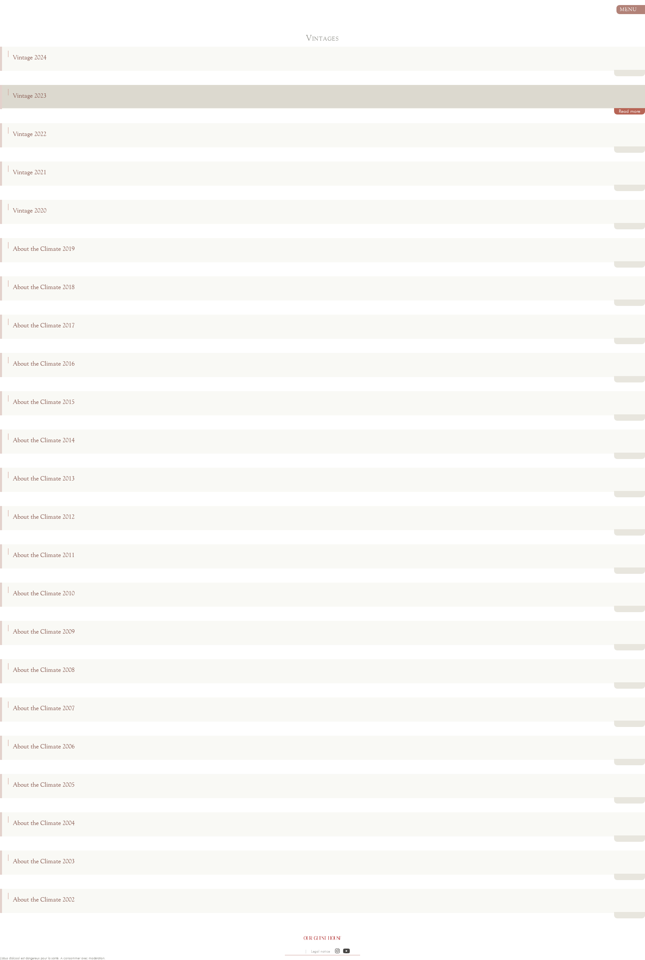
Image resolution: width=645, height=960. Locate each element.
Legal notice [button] (320, 951)
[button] (337, 951)
